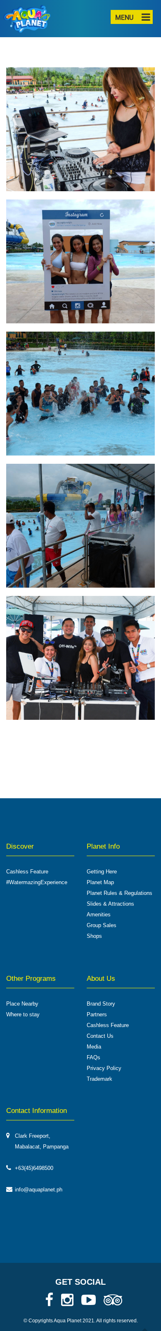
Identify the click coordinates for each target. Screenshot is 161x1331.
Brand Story (101, 1004)
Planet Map (100, 882)
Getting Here (102, 871)
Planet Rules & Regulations (119, 893)
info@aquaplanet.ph (38, 1189)
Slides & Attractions (110, 904)
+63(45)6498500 (34, 1168)
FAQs (93, 1057)
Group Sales (101, 925)
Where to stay (23, 1014)
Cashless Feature (27, 871)
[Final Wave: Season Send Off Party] (80, 132)
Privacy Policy (104, 1068)
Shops (94, 936)
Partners (97, 1014)
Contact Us (100, 1036)
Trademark (99, 1079)
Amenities (99, 914)
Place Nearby (22, 1004)
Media (94, 1047)
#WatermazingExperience (36, 882)
